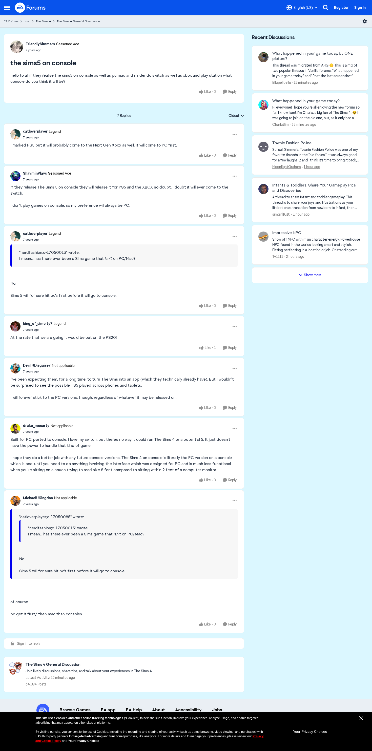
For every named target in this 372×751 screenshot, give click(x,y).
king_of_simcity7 (37, 323)
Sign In (360, 7)
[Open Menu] (364, 21)
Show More (312, 275)
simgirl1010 (281, 214)
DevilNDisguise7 (37, 365)
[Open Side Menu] (6, 7)
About (158, 710)
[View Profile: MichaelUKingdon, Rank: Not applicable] (15, 501)
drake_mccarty (36, 425)
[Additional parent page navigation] (27, 21)
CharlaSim (280, 124)
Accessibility (188, 710)
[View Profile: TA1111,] (263, 237)
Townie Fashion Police (292, 142)
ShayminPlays (35, 173)
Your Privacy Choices (310, 731)
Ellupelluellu (281, 82)
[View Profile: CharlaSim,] (263, 105)
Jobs (217, 710)
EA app (108, 710)
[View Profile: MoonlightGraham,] (263, 147)
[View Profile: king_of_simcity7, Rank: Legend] (15, 326)
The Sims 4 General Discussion (78, 21)
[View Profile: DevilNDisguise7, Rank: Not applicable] (15, 368)
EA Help (134, 710)
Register (341, 7)
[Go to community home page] (30, 8)
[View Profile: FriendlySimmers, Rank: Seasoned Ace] (16, 46)
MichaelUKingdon (38, 498)
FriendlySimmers (40, 44)
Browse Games (75, 710)
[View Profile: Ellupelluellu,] (263, 57)
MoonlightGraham (286, 166)
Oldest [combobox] (236, 115)
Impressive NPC (286, 232)
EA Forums (11, 21)
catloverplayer (35, 131)
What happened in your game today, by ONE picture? (312, 56)
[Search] (326, 8)
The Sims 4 (43, 21)
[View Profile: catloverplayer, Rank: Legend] (15, 134)
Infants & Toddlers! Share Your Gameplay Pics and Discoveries (314, 188)
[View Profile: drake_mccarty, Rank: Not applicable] (15, 429)
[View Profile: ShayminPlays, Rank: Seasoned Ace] (15, 176)
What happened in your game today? (306, 100)
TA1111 (277, 256)
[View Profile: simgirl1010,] (263, 189)
